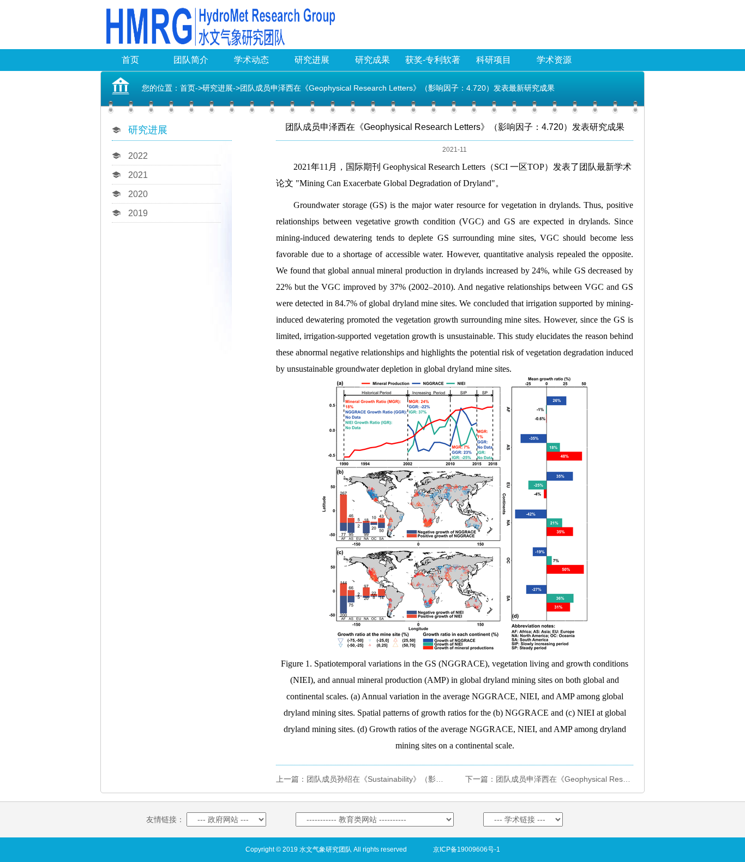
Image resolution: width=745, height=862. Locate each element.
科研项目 (493, 59)
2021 (138, 175)
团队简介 (190, 59)
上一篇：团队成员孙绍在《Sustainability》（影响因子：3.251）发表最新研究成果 (415, 779)
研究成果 (372, 59)
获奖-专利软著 (432, 59)
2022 (138, 155)
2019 (138, 213)
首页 (130, 59)
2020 (138, 194)
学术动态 (251, 59)
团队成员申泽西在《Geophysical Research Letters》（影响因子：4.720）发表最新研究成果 (397, 88)
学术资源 (554, 59)
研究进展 (312, 59)
